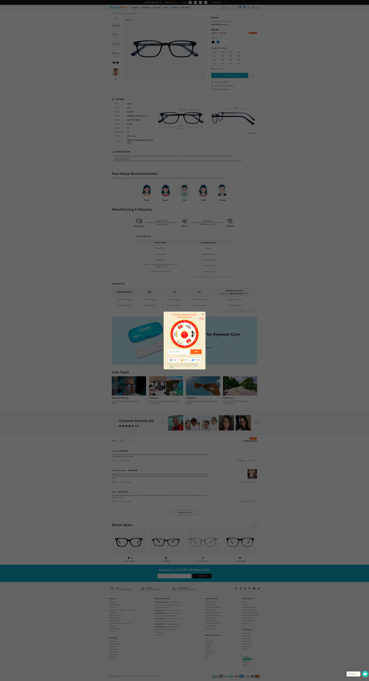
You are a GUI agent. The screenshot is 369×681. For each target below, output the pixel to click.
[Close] (202, 314)
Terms (202, 318)
